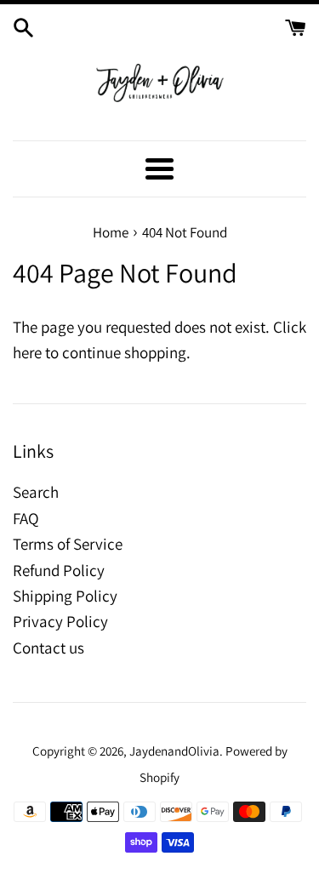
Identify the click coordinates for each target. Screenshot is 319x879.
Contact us (48, 647)
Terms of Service (67, 544)
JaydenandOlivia (174, 750)
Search (36, 492)
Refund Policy (59, 570)
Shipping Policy (65, 595)
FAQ (26, 518)
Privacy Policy (60, 621)
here (27, 352)
